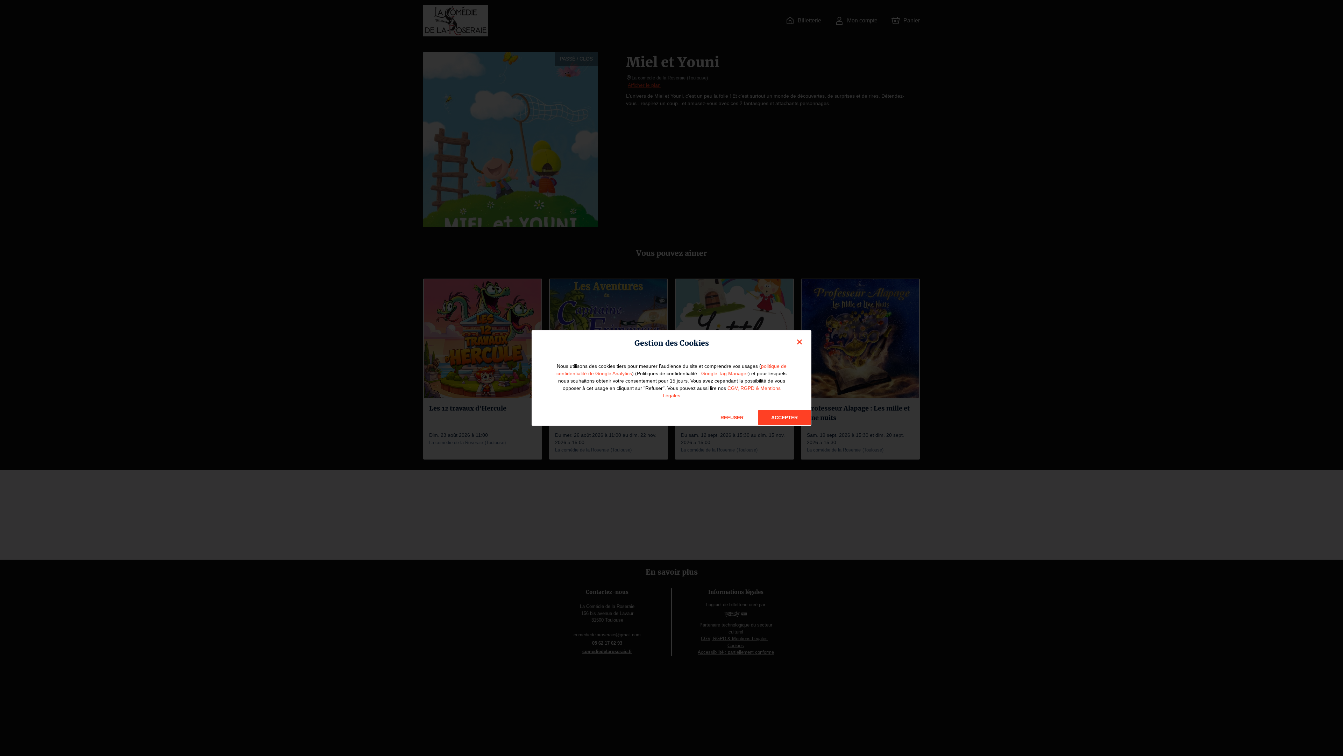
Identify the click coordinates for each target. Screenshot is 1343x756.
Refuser (732, 417)
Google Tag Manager (724, 373)
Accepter (784, 417)
